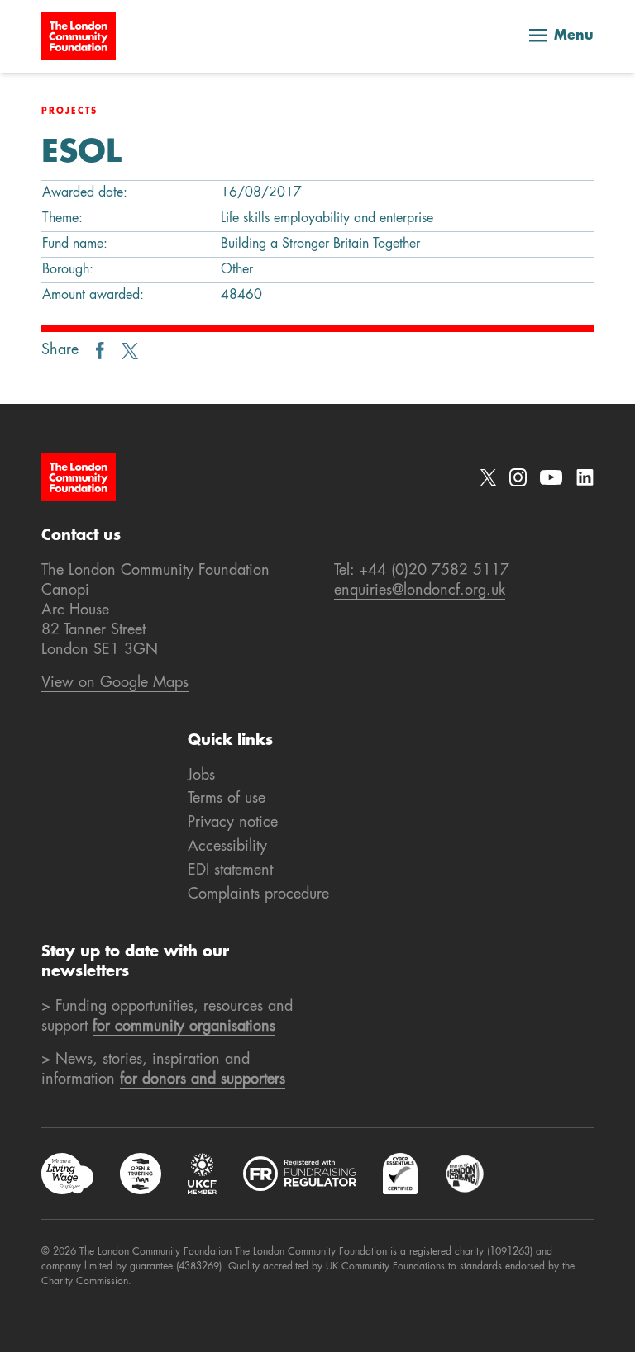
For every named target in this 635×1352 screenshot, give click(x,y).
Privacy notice (233, 822)
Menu (574, 36)
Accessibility (227, 846)
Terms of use (226, 798)
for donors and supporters (202, 1079)
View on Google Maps (115, 683)
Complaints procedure (258, 894)
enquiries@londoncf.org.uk (419, 590)
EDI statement (230, 870)
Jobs (201, 775)
